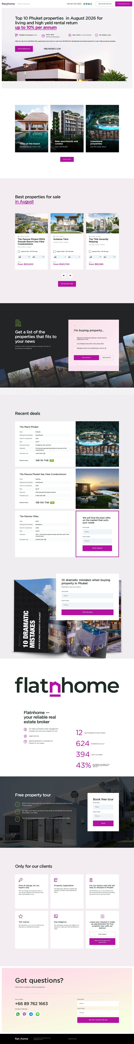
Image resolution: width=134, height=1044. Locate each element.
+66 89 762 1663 (74, 4)
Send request (102, 934)
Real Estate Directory (105, 3)
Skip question (107, 357)
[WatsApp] (18, 1014)
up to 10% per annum (36, 27)
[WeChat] (91, 4)
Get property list (24, 49)
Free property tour (123, 3)
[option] (31, 241)
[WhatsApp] (84, 4)
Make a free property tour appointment (102, 941)
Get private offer (67, 284)
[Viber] (87, 4)
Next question (86, 357)
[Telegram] (89, 4)
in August (24, 202)
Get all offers (67, 159)
